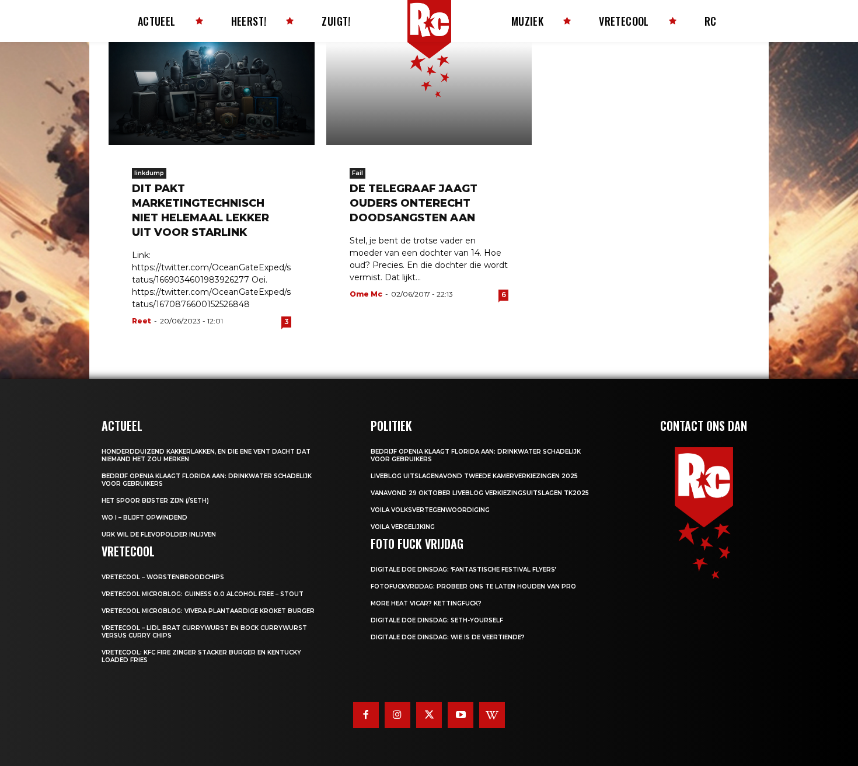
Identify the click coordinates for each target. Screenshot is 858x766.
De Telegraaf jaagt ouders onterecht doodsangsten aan (413, 203)
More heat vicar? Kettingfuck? (426, 603)
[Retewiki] (492, 714)
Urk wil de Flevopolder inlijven (159, 534)
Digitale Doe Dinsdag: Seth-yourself (437, 620)
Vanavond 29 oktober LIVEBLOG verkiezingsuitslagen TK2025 (480, 493)
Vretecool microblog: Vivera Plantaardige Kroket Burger (208, 611)
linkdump (149, 173)
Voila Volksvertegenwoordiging (430, 510)
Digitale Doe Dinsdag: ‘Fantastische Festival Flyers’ (463, 569)
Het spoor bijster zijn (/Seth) (155, 500)
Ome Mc (366, 294)
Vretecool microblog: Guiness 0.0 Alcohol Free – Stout (203, 594)
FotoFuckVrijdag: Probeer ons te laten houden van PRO (473, 586)
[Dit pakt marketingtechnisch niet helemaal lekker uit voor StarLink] (212, 93)
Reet (141, 320)
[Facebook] (366, 714)
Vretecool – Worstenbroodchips (163, 577)
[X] (429, 714)
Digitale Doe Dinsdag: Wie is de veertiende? (448, 637)
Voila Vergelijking (403, 527)
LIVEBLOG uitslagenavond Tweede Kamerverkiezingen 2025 (474, 476)
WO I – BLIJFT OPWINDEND (144, 517)
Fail (357, 173)
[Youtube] (460, 714)
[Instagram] (397, 714)
